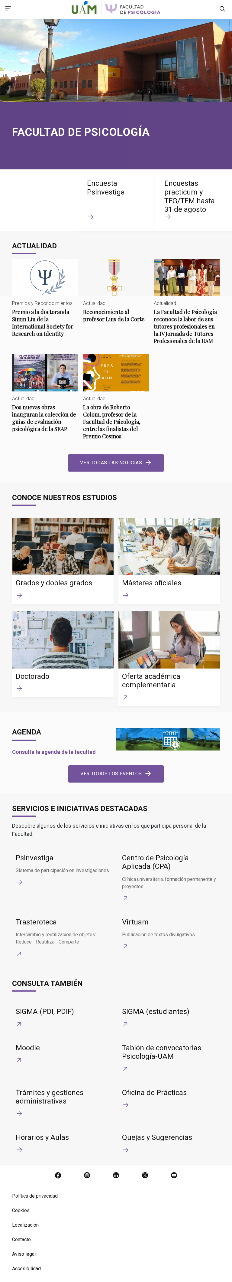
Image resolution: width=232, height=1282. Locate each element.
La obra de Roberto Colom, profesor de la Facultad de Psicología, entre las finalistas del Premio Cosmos (116, 402)
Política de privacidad (35, 1196)
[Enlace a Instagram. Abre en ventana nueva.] (87, 1175)
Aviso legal (24, 1254)
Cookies (21, 1210)
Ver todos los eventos (111, 774)
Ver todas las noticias (111, 463)
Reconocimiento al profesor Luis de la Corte (116, 295)
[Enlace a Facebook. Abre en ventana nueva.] (58, 1175)
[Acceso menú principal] (8, 9)
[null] (222, 9)
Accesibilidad (26, 1268)
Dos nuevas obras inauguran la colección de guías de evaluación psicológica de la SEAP (45, 398)
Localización (25, 1225)
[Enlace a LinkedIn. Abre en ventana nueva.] (116, 1175)
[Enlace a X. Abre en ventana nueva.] (145, 1175)
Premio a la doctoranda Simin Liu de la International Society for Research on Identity (45, 303)
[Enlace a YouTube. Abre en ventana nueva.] (174, 1175)
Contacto (21, 1239)
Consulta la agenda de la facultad (54, 752)
